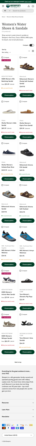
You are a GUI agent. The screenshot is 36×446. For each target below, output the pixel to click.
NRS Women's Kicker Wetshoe (8, 251)
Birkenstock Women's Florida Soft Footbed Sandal (27, 81)
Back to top (18, 362)
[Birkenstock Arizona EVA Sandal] (27, 152)
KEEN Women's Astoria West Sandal (8, 293)
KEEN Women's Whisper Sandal (7, 337)
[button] (33, 6)
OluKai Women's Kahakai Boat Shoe (8, 166)
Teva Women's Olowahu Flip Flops (26, 295)
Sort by (4, 49)
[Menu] (3, 6)
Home (3, 16)
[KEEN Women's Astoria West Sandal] (9, 279)
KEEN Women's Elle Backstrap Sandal (8, 80)
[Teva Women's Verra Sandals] (27, 323)
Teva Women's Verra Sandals (26, 339)
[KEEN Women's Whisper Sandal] (9, 323)
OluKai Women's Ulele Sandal (9, 124)
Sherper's (8, 441)
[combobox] (18, 11)
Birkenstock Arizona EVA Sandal (26, 166)
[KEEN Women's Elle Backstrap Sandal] (9, 66)
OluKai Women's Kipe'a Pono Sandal (26, 124)
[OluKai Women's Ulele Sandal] (9, 110)
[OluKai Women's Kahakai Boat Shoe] (9, 152)
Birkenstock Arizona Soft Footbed (26, 208)
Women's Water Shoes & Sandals (15, 16)
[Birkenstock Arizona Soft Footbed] (27, 194)
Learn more (28, 1)
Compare (25, 45)
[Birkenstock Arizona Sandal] (9, 194)
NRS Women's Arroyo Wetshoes (27, 252)
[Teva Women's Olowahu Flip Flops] (27, 279)
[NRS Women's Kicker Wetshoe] (9, 236)
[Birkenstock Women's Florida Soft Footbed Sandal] (27, 66)
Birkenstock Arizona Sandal (8, 208)
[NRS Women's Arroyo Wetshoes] (27, 236)
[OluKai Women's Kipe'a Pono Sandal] (27, 110)
